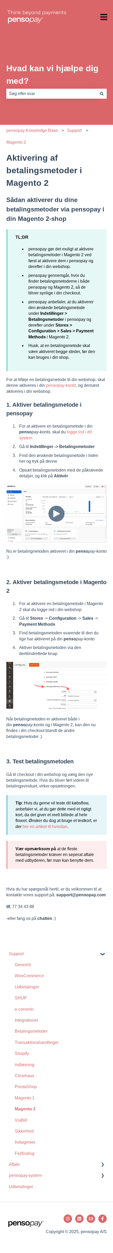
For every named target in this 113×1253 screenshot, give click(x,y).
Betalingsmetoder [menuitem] (31, 1031)
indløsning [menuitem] (24, 1064)
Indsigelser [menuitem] (25, 1142)
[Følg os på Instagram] (68, 1219)
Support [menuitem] (16, 954)
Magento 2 (16, 142)
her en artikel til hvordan (45, 826)
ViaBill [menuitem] (21, 1120)
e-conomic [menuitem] (24, 1009)
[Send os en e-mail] (91, 1219)
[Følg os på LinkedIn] (79, 1219)
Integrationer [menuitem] (26, 1020)
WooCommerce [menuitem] (29, 976)
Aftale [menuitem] (14, 1164)
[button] (102, 954)
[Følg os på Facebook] (102, 1219)
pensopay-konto (61, 385)
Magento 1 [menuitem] (24, 1098)
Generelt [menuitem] (23, 965)
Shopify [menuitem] (22, 1053)
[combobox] (51, 94)
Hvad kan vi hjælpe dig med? (52, 75)
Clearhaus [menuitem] (24, 1075)
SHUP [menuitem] (21, 998)
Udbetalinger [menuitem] (27, 987)
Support (74, 130)
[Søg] (102, 94)
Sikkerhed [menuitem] (24, 1131)
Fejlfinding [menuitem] (24, 1153)
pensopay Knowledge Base (32, 130)
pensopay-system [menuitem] (25, 1175)
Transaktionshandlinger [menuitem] (37, 1042)
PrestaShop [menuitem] (26, 1086)
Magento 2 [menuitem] (25, 1109)
